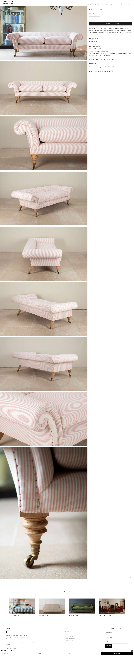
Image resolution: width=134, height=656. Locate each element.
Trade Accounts (69, 640)
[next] (129, 607)
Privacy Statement (70, 638)
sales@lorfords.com (11, 648)
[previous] (5, 607)
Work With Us (68, 633)
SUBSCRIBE (109, 646)
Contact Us (68, 631)
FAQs (66, 642)
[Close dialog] (132, 651)
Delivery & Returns (70, 635)
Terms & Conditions (70, 636)
